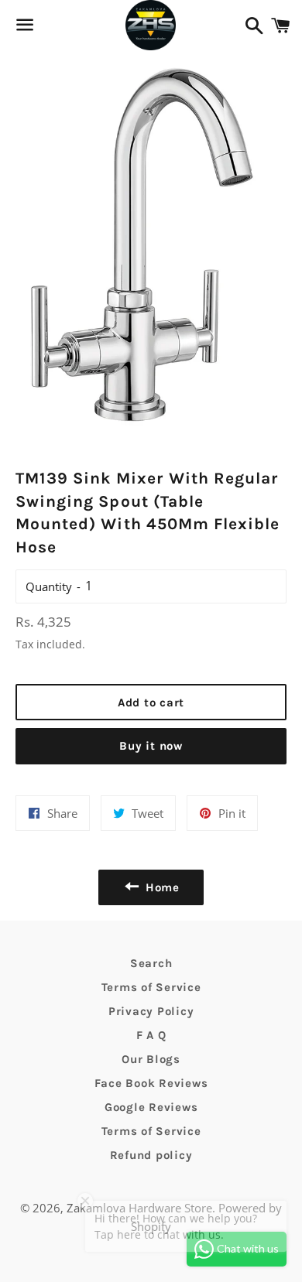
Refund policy (151, 1155)
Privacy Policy (151, 1011)
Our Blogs (151, 1059)
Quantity (49, 586)
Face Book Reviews (151, 1083)
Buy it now (151, 746)
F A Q (151, 1035)
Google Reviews (151, 1107)
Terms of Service (151, 987)
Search (151, 963)
